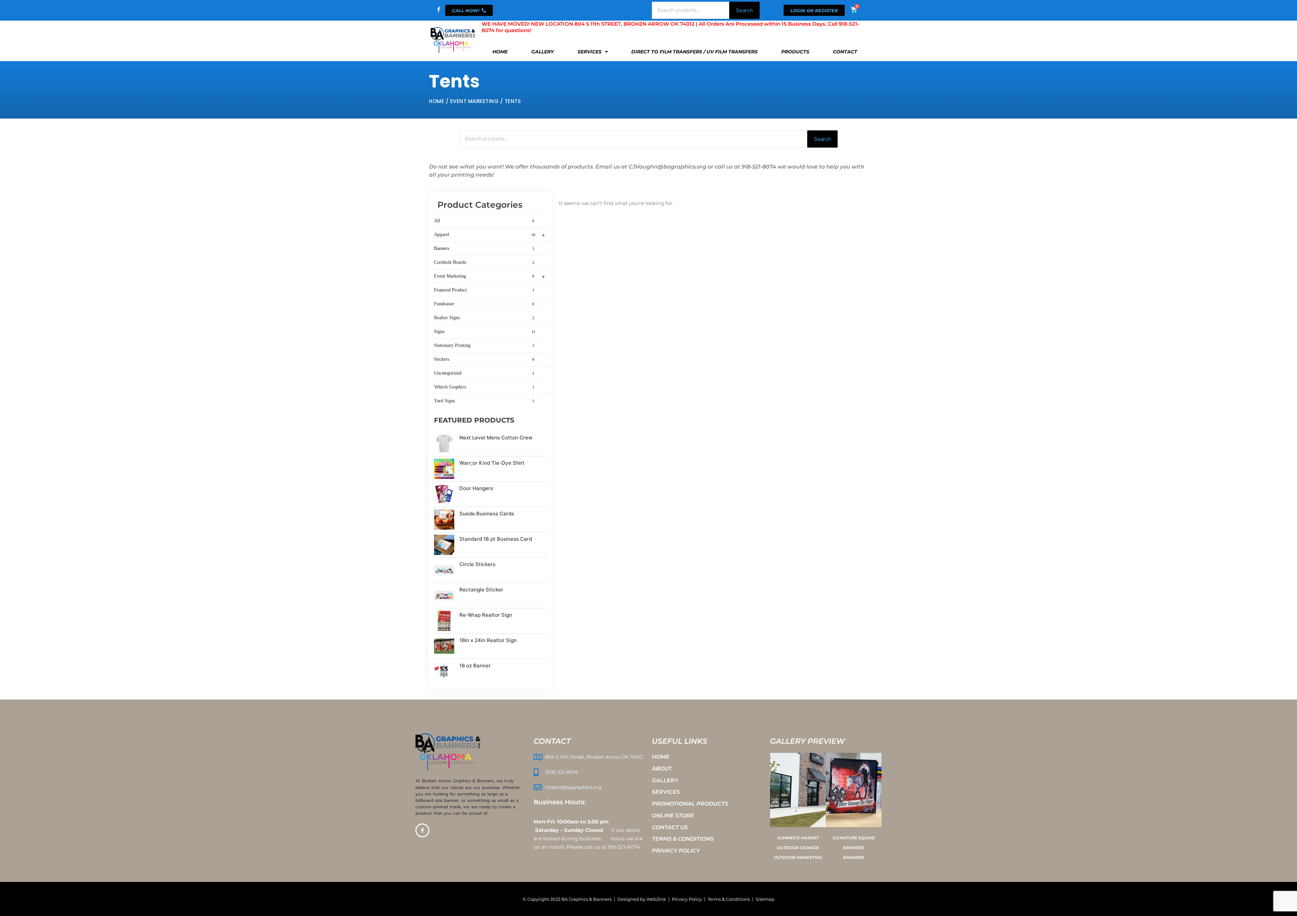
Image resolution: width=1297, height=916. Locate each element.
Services (590, 52)
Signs (484, 331)
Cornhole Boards (484, 262)
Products (795, 52)
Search (744, 10)
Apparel (489, 235)
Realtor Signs (484, 317)
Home (500, 52)
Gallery (542, 52)
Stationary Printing (484, 345)
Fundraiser (484, 303)
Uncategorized (484, 373)
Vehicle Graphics (484, 386)
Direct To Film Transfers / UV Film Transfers (694, 52)
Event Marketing (474, 101)
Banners (484, 248)
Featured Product (484, 289)
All (484, 220)
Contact (845, 52)
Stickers (484, 359)
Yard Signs (484, 400)
